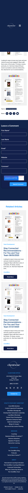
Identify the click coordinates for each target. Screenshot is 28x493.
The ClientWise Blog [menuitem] (14, 450)
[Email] (17, 113)
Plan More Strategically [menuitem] (14, 410)
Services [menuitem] (14, 431)
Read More (10, 277)
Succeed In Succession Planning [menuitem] (14, 426)
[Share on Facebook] (10, 113)
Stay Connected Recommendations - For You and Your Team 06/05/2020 (13, 251)
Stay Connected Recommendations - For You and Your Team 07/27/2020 (13, 323)
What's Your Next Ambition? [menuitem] (14, 403)
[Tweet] (14, 113)
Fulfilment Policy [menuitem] (10, 489)
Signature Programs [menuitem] (14, 441)
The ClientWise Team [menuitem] (14, 472)
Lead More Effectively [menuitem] (14, 415)
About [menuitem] (14, 459)
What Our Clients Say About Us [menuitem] (14, 469)
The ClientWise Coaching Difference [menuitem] (14, 465)
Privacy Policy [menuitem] (8, 487)
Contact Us (14, 393)
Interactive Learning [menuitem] (14, 443)
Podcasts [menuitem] (14, 453)
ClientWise (7, 272)
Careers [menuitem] (20, 489)
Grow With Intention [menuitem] (14, 406)
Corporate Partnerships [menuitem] (14, 467)
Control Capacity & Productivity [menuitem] (14, 408)
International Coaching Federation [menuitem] (14, 463)
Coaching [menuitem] (14, 434)
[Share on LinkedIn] (7, 113)
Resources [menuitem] (14, 447)
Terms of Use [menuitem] (19, 487)
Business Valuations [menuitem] (14, 438)
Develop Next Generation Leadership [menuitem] (14, 413)
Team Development (11, 109)
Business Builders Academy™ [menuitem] (14, 436)
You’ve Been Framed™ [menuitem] (14, 455)
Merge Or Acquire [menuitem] (14, 424)
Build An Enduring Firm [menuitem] (14, 422)
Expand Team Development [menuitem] (14, 417)
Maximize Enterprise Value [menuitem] (14, 419)
